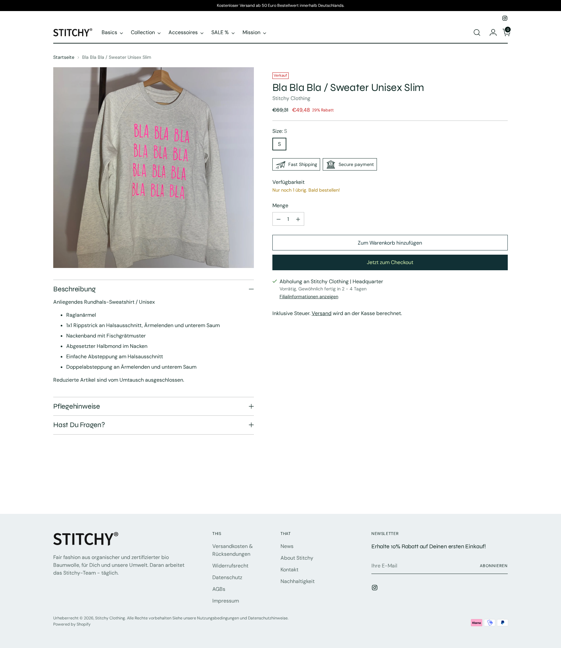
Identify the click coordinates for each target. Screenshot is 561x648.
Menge (280, 205)
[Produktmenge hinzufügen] (298, 219)
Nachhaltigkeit (297, 581)
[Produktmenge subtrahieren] (278, 219)
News (286, 546)
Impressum (225, 600)
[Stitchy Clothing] (72, 32)
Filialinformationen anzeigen (309, 296)
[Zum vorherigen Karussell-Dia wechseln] (487, 491)
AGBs (218, 589)
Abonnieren (494, 565)
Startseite (63, 57)
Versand (321, 313)
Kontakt (289, 569)
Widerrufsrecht (230, 565)
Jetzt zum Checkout (390, 262)
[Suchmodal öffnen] (476, 32)
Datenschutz (227, 577)
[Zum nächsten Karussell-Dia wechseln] (502, 491)
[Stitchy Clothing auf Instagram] (505, 18)
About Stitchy (296, 557)
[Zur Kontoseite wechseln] (490, 32)
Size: (279, 131)
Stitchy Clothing (291, 98)
